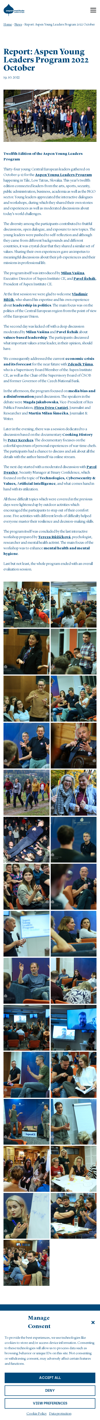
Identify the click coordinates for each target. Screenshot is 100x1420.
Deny (50, 1390)
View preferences (50, 1403)
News (18, 24)
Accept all (50, 1378)
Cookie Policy (37, 1414)
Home (7, 24)
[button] (93, 1322)
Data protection (60, 1414)
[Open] (93, 10)
